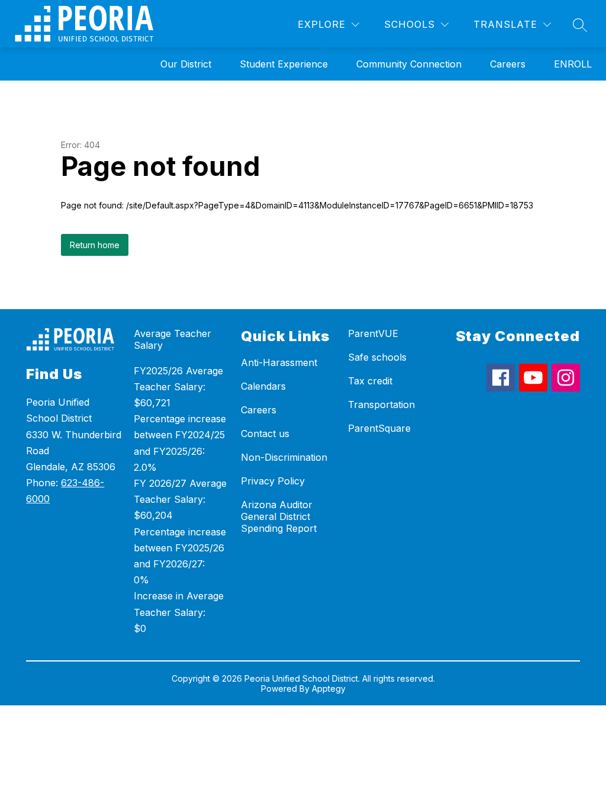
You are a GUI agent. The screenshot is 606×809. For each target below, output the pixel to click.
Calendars (263, 386)
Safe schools (377, 357)
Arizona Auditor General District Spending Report (279, 516)
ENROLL (573, 64)
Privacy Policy (273, 481)
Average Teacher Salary (172, 339)
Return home (95, 245)
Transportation (381, 404)
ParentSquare (379, 428)
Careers (508, 64)
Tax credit (370, 381)
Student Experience (284, 64)
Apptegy (329, 688)
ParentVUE (373, 333)
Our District (185, 64)
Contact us (265, 433)
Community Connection (409, 64)
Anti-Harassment (279, 362)
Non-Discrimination (284, 457)
